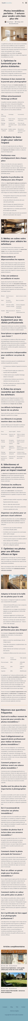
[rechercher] (23, 3)
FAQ (17, 1007)
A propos (5, 1007)
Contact (23, 1007)
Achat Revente (14, 23)
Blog (11, 1007)
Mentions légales (14, 1011)
